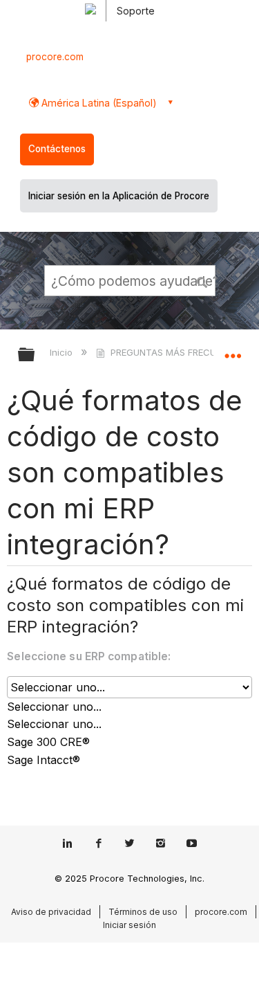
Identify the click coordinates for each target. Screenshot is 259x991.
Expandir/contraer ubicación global (232, 350)
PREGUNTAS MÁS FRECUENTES (177, 352)
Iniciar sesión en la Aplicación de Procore (118, 195)
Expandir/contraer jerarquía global (35, 355)
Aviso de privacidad (51, 912)
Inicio (62, 352)
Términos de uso (143, 912)
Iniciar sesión (129, 925)
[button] (202, 280)
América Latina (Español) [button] (98, 103)
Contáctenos (57, 148)
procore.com (55, 56)
